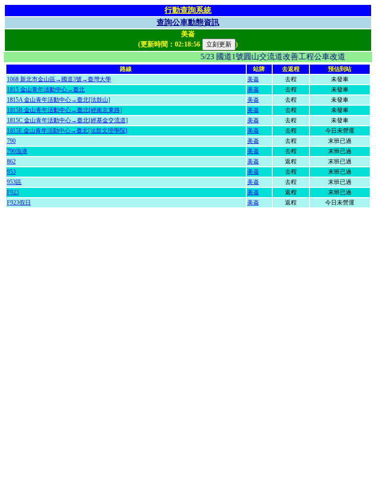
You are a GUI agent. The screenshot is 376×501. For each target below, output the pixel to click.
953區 (14, 182)
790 (11, 140)
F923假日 (19, 202)
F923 (13, 192)
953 (11, 171)
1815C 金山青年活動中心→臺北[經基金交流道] (67, 120)
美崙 (253, 79)
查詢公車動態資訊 (188, 22)
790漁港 (17, 151)
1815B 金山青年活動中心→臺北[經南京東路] (64, 110)
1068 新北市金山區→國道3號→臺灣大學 (59, 79)
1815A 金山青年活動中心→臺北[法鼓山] (58, 99)
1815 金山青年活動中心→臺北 (46, 89)
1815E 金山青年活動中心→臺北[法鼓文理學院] (67, 130)
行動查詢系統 (188, 10)
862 (11, 161)
